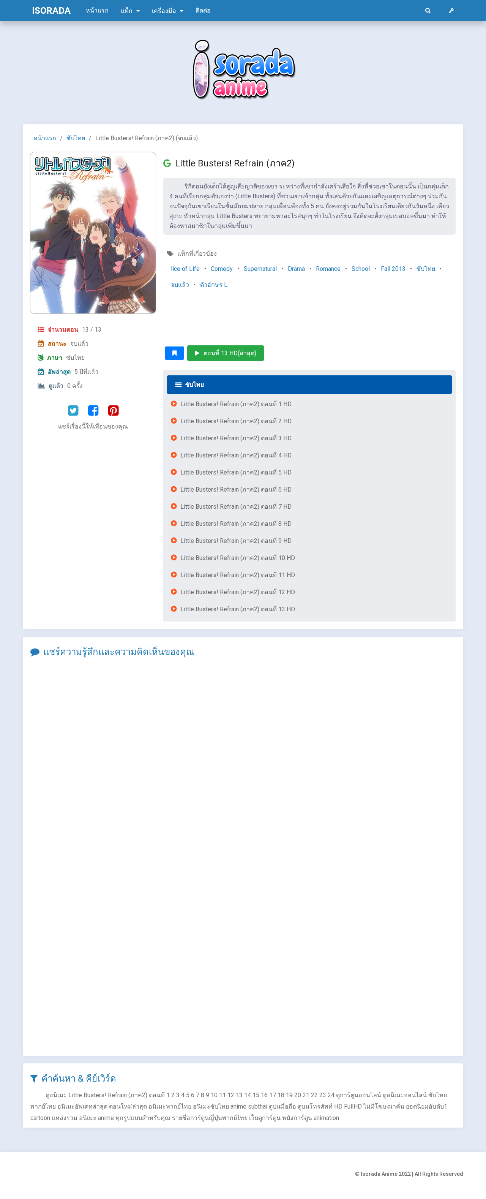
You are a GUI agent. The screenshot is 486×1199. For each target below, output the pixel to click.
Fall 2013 (393, 268)
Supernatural (260, 268)
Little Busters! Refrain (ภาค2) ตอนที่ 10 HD (237, 558)
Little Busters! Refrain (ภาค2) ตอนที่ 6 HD (236, 489)
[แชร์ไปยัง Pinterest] (113, 410)
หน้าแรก (97, 10)
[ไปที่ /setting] (451, 10)
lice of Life (185, 268)
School (361, 268)
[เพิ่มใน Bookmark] (174, 353)
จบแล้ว (180, 284)
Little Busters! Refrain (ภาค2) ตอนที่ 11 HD (237, 575)
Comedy (222, 268)
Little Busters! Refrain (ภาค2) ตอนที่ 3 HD (236, 438)
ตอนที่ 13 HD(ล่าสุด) (230, 353)
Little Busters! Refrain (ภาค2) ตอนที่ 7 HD (236, 506)
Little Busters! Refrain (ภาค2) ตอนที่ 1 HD (236, 404)
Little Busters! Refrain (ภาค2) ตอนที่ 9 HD (236, 540)
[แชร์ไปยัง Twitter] (73, 410)
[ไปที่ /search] (428, 10)
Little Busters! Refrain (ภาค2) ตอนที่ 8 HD (236, 523)
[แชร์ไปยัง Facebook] (93, 410)
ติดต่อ (203, 10)
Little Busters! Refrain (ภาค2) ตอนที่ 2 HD (236, 421)
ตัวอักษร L (213, 284)
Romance (328, 268)
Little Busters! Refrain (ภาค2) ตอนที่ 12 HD (237, 592)
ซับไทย (75, 138)
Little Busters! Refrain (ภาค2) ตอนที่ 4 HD (236, 455)
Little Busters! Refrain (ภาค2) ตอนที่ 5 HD (236, 472)
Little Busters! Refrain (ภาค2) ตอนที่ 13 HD (237, 609)
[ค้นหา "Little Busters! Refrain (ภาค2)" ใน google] (169, 163)
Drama (296, 268)
